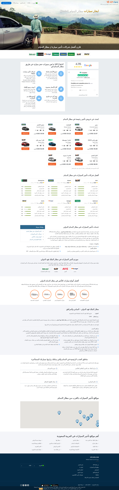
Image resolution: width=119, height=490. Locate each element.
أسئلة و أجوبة (80, 469)
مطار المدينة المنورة (36, 449)
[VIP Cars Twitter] (26, 485)
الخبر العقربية (38, 446)
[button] (77, 421)
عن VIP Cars (96, 464)
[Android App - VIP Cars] (54, 485)
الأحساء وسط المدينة (74, 449)
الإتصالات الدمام (75, 443)
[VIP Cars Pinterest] (23, 485)
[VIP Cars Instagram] (21, 485)
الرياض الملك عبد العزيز (54, 443)
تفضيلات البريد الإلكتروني (77, 475)
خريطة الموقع (80, 484)
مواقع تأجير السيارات (94, 467)
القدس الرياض (56, 446)
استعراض (97, 469)
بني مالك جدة (57, 449)
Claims (97, 475)
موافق (41, 488)
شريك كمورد (80, 472)
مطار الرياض (76, 440)
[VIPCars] (98, 15)
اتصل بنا (81, 467)
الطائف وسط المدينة (36, 443)
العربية (34, 3)
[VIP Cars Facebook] (28, 485)
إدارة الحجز (22, 3)
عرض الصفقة (79, 133)
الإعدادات (45, 488)
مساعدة (17, 3)
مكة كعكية (95, 446)
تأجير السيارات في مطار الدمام (34, 231)
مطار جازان (95, 443)
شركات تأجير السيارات (36, 234)
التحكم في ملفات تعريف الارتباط (92, 477)
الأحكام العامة (87, 484)
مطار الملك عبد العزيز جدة (92, 440)
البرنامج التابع (96, 472)
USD (29, 3)
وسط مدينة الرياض (37, 440)
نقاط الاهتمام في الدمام (36, 239)
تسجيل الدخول (6, 3)
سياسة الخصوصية (95, 484)
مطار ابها (58, 440)
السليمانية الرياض (75, 446)
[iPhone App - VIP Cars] (45, 485)
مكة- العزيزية (95, 449)
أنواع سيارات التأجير (37, 236)
